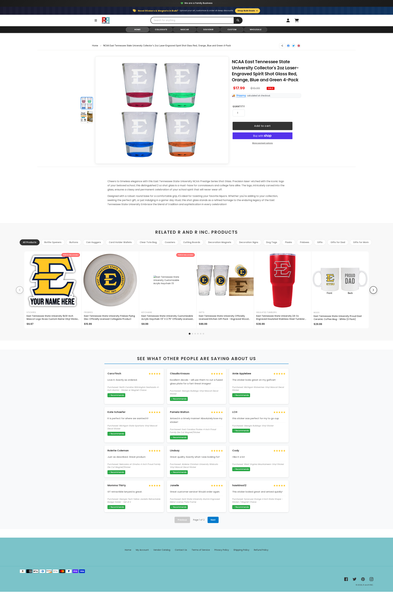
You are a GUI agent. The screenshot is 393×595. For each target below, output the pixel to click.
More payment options (262, 143)
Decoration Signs (248, 242)
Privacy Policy (221, 549)
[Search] (238, 20)
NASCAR (185, 29)
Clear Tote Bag (148, 242)
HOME (137, 29)
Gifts (320, 242)
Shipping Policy (241, 549)
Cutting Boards (191, 242)
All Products (29, 242)
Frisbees (304, 242)
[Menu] (96, 20)
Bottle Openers (52, 242)
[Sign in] (288, 20)
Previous (182, 519)
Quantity (239, 106)
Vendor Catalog (161, 549)
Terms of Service (201, 549)
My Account (142, 549)
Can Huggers (93, 242)
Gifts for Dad (338, 242)
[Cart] (296, 20)
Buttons (73, 242)
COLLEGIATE (161, 29)
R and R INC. (368, 585)
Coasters (170, 242)
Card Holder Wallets (120, 242)
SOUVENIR (208, 29)
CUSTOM (232, 29)
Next (213, 519)
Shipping (241, 95)
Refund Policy (261, 549)
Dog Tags (271, 242)
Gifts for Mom (361, 242)
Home (95, 45)
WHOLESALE (256, 29)
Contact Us (181, 549)
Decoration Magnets (219, 242)
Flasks (288, 242)
